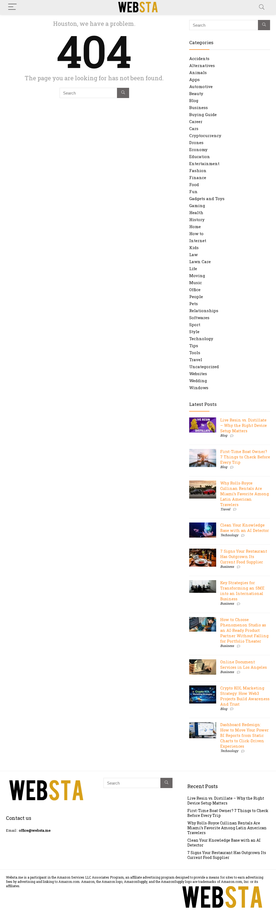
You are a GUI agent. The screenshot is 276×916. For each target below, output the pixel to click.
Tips (193, 345)
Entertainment (204, 163)
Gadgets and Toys (207, 198)
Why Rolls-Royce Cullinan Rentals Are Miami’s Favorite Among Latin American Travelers (244, 493)
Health (196, 212)
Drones (196, 142)
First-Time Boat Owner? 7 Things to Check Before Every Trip (245, 457)
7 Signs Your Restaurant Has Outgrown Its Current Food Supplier (243, 557)
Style (194, 331)
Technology (201, 338)
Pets (193, 303)
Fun (193, 191)
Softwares (199, 317)
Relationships (203, 310)
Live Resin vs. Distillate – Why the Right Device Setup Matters (243, 425)
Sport (194, 324)
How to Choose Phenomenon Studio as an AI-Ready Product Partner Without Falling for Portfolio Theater (244, 630)
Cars (193, 128)
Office (195, 289)
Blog (193, 100)
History (197, 219)
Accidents (199, 58)
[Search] (261, 7)
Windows (198, 387)
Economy (198, 149)
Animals (198, 72)
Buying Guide (203, 114)
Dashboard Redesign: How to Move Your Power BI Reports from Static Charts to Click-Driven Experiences (244, 735)
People (196, 296)
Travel (195, 359)
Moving (197, 275)
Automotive (201, 86)
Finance (197, 177)
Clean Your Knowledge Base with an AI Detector (244, 528)
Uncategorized (204, 366)
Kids (194, 247)
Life (193, 268)
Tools (194, 352)
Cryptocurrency (205, 135)
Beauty (196, 93)
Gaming (197, 205)
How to (196, 233)
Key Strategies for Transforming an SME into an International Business (242, 590)
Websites (198, 373)
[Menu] (12, 7)
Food (194, 184)
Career (195, 121)
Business (198, 107)
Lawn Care (200, 261)
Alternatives (202, 65)
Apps (194, 79)
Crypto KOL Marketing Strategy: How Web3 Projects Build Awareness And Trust (245, 696)
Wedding (198, 380)
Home (195, 226)
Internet (197, 240)
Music (195, 282)
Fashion (197, 170)
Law (193, 254)
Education (199, 156)
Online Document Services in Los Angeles (243, 664)
